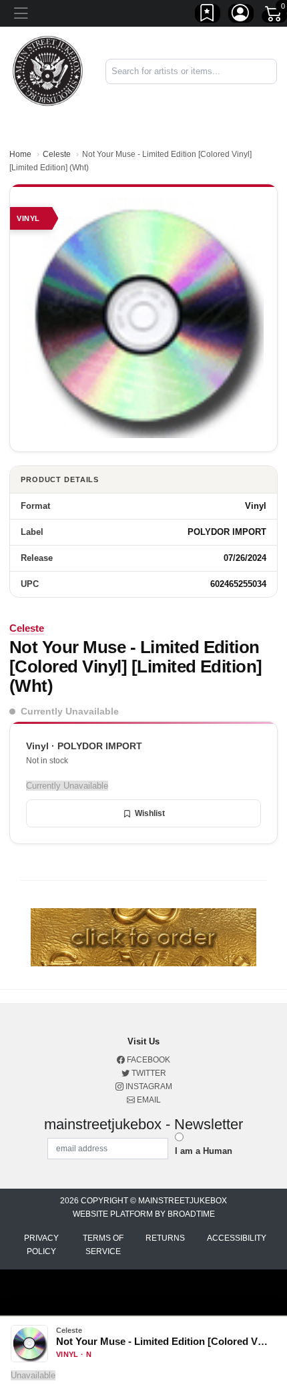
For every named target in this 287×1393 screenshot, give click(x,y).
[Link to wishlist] (207, 15)
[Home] (47, 70)
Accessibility (236, 1238)
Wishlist (150, 813)
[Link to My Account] (241, 15)
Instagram (147, 1086)
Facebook (147, 1059)
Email (148, 1100)
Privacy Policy (41, 1244)
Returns (165, 1238)
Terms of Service (103, 1244)
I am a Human (203, 1151)
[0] (274, 16)
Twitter (147, 1073)
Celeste (57, 154)
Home (20, 154)
